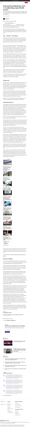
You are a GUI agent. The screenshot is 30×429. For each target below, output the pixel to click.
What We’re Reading (10, 412)
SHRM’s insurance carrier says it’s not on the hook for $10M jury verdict (20, 350)
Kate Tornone (7, 18)
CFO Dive (16, 410)
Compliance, (8, 320)
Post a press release (8, 395)
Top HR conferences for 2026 (19, 341)
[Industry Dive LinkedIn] (1, 404)
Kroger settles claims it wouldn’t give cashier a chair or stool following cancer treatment (15, 366)
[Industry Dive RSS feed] (6, 404)
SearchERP (16, 413)
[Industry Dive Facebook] (3, 404)
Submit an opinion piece (18, 405)
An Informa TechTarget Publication (15, 0)
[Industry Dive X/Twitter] (4, 404)
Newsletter (8, 407)
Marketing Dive (17, 412)
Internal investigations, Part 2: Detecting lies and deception (13, 314)
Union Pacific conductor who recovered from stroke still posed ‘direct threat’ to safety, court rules (15, 363)
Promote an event (17, 407)
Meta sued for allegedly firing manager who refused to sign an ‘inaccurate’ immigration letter (15, 359)
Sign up (26, 2)
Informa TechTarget (14, 422)
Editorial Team (9, 404)
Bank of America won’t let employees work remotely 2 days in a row (15, 369)
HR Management (13, 320)
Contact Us (9, 405)
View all (4, 395)
